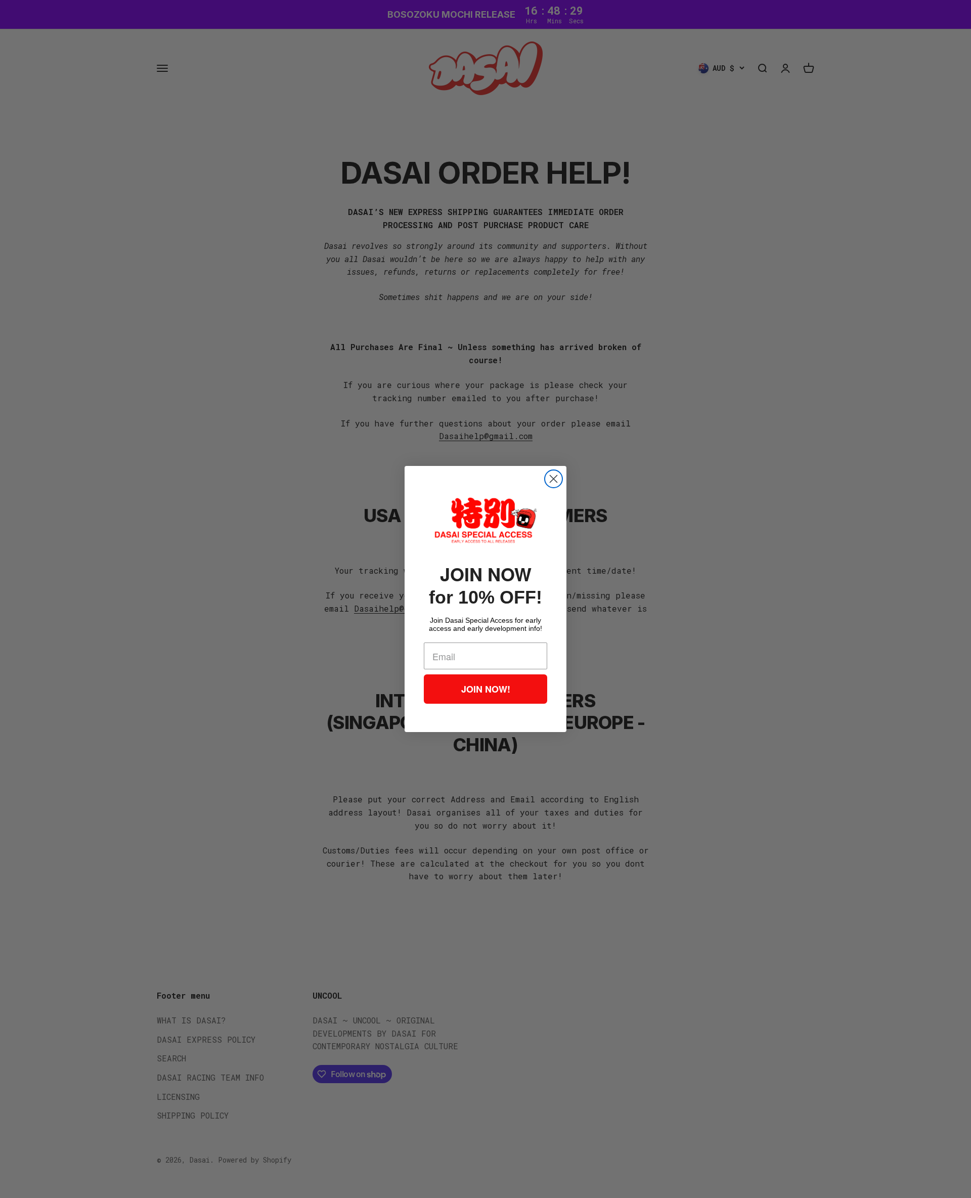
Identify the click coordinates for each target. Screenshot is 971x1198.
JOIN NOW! (485, 689)
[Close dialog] (553, 479)
